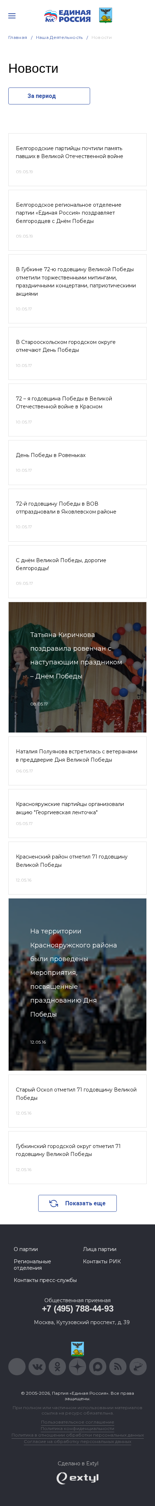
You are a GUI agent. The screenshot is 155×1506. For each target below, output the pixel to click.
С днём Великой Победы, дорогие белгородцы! (61, 564)
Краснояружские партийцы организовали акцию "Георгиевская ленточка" (70, 808)
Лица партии (99, 1249)
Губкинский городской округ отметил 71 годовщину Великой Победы (68, 1150)
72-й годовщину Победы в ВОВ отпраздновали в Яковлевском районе (66, 508)
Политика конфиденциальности (77, 1428)
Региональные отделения (32, 1264)
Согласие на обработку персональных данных (77, 1441)
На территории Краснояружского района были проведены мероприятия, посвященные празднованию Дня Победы (73, 972)
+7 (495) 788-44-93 (78, 1308)
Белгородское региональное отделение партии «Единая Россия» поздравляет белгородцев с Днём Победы (68, 213)
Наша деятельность (59, 37)
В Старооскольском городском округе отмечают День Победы (66, 346)
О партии (26, 1249)
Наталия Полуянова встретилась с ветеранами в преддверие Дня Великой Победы (76, 755)
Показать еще (85, 1203)
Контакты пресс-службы (45, 1280)
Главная (17, 37)
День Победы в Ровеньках (50, 455)
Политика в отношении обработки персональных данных (78, 1435)
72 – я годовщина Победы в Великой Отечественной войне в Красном (64, 402)
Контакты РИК (102, 1261)
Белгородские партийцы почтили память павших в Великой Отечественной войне (69, 152)
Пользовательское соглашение (77, 1422)
